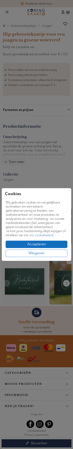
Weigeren (36, 253)
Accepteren (36, 244)
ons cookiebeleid (41, 235)
